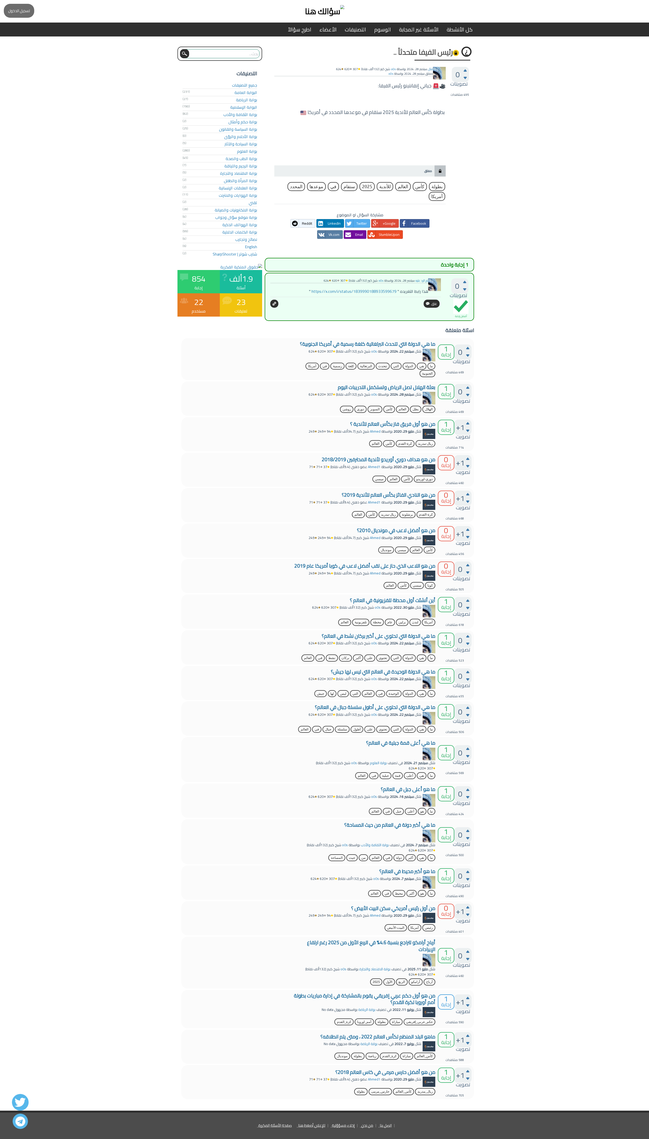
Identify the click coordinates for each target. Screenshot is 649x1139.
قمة (397, 776)
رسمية (337, 366)
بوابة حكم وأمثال (242, 122)
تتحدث (382, 366)
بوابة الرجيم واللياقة (240, 166)
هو (422, 811)
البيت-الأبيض (395, 928)
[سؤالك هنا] (324, 11)
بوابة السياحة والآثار (241, 144)
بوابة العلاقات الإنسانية (238, 188)
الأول (389, 982)
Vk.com (334, 234)
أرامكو (415, 982)
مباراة (396, 1022)
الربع (402, 982)
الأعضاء (328, 29)
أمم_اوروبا (364, 1022)
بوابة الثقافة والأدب (240, 114)
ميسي (379, 479)
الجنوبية (427, 373)
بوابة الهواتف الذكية (239, 224)
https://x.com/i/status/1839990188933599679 (354, 291)
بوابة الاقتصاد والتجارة (238, 173)
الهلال (429, 409)
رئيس (429, 928)
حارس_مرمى (380, 1091)
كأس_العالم (425, 1056)
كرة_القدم (344, 1022)
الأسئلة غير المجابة (419, 29)
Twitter (361, 223)
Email (359, 234)
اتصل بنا (386, 1125)
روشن (346, 409)
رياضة (372, 1056)
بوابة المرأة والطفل (240, 180)
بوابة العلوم (247, 151)
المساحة (337, 858)
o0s (374, 351)
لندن (415, 622)
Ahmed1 (374, 467)
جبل (398, 811)
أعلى (409, 776)
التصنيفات (355, 29)
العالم (403, 186)
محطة (377, 622)
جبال (328, 729)
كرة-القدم (405, 444)
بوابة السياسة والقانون (238, 129)
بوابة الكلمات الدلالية (239, 232)
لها (332, 694)
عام (389, 622)
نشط (331, 658)
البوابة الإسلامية (243, 107)
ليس (343, 694)
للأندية (385, 186)
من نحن (367, 1125)
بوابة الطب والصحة (241, 158)
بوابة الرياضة (246, 100)
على (370, 658)
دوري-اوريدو (424, 479)
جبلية (385, 776)
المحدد (296, 186)
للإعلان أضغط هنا (311, 1125)
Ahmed (375, 431)
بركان (345, 658)
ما (431, 366)
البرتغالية (366, 366)
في (333, 186)
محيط (399, 893)
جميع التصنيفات (244, 85)
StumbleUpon (389, 234)
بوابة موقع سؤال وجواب (236, 217)
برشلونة (407, 514)
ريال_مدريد (425, 1091)
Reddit (307, 223)
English (251, 246)
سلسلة (342, 729)
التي (396, 366)
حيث (352, 858)
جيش (320, 694)
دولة (399, 858)
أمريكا (437, 196)
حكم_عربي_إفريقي (419, 1022)
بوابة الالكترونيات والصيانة (236, 210)
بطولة (437, 186)
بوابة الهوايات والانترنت (238, 195)
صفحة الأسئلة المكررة (275, 1125)
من (363, 858)
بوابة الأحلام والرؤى (240, 136)
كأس (419, 186)
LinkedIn (334, 223)
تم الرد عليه (422, 280)
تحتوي (383, 658)
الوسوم (382, 29)
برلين (402, 622)
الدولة (409, 366)
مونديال (386, 550)
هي (421, 366)
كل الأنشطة (460, 29)
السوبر (375, 409)
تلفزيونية (361, 622)
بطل (415, 409)
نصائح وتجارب (246, 239)
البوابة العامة (246, 92)
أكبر (358, 658)
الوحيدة (394, 694)
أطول (357, 729)
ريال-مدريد (425, 444)
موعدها (316, 186)
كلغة (351, 366)
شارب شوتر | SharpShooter (235, 254)
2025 (367, 186)
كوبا (430, 585)
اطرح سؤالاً (299, 29)
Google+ (389, 223)
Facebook (418, 223)
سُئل (430, 69)
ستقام (349, 186)
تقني (253, 202)
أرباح (429, 982)
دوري (360, 409)
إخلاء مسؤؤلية (343, 1125)
